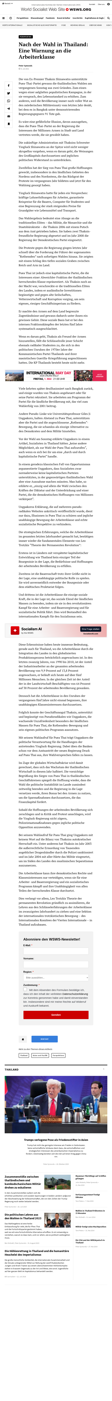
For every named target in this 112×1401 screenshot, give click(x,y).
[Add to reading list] (8, 124)
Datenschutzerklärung (75, 994)
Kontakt (92, 4)
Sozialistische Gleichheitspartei (42, 25)
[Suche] (108, 19)
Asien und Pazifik (40, 1055)
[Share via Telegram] (8, 108)
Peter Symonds (25, 65)
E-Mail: (27, 945)
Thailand (24, 1055)
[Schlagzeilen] (10, 19)
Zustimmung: (30, 985)
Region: (27, 972)
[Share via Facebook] (8, 85)
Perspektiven (58, 1055)
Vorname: (28, 958)
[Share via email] (8, 116)
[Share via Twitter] (8, 93)
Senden (56, 1014)
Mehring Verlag (77, 25)
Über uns (101, 4)
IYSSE (63, 25)
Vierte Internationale (12, 25)
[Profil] (108, 5)
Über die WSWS (95, 25)
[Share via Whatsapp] (8, 101)
